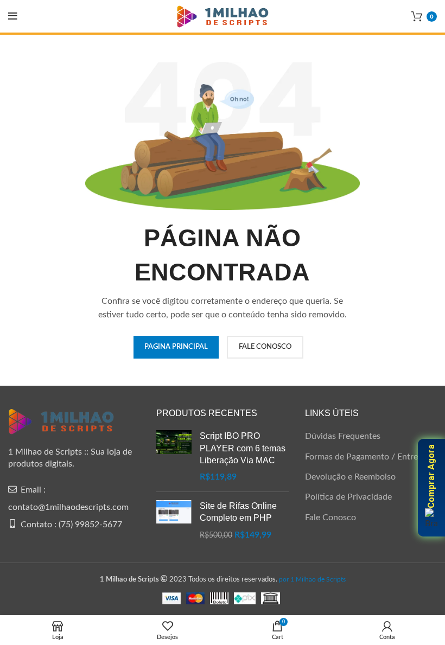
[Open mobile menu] (13, 16)
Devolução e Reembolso (350, 476)
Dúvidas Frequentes (342, 436)
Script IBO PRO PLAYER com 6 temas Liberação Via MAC (242, 448)
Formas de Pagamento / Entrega (366, 456)
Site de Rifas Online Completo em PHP (238, 511)
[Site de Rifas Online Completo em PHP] (174, 520)
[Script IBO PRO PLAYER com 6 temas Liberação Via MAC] (174, 456)
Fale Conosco (330, 517)
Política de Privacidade (348, 497)
